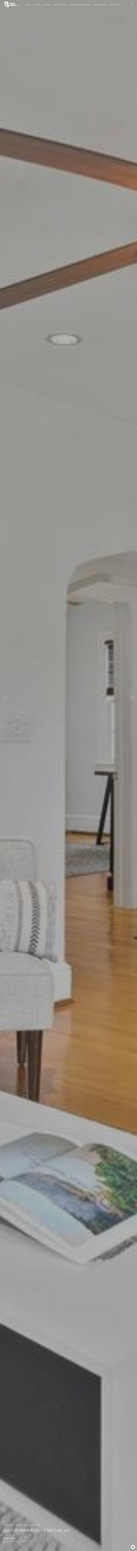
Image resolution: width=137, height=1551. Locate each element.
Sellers (47, 5)
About (28, 5)
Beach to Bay (60, 5)
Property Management (80, 5)
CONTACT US (114, 5)
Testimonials (100, 5)
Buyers (37, 5)
